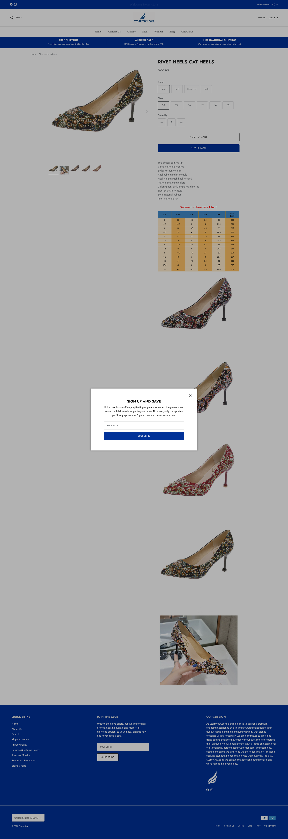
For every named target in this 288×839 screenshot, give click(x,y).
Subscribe (144, 436)
